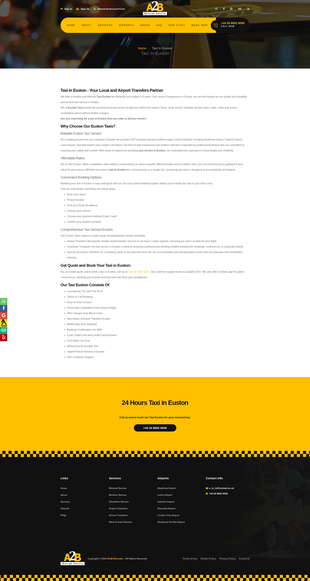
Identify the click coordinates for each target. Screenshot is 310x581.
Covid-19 (244, 558)
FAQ (159, 25)
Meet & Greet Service (120, 522)
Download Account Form (111, 9)
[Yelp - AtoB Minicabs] (3, 337)
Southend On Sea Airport (171, 522)
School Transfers (118, 515)
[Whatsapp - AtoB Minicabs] (3, 301)
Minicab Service (117, 488)
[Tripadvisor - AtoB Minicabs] (3, 330)
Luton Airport (164, 495)
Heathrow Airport (166, 488)
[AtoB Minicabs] (73, 559)
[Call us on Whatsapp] (216, 9)
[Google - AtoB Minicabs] (3, 315)
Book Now (200, 25)
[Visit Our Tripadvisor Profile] (240, 9)
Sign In (68, 9)
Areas (145, 25)
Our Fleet (176, 25)
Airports (126, 25)
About (87, 25)
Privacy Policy (227, 558)
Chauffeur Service (119, 501)
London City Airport (168, 515)
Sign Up (84, 9)
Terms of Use (189, 558)
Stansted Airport (166, 508)
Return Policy (208, 558)
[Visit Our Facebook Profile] (224, 9)
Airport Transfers (118, 508)
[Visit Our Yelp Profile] (248, 9)
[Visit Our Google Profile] (231, 9)
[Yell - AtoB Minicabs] (3, 323)
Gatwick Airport (165, 501)
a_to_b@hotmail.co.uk (221, 488)
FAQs (64, 515)
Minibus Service (118, 495)
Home (71, 25)
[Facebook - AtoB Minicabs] (3, 308)
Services (105, 25)
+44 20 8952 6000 (139, 271)
